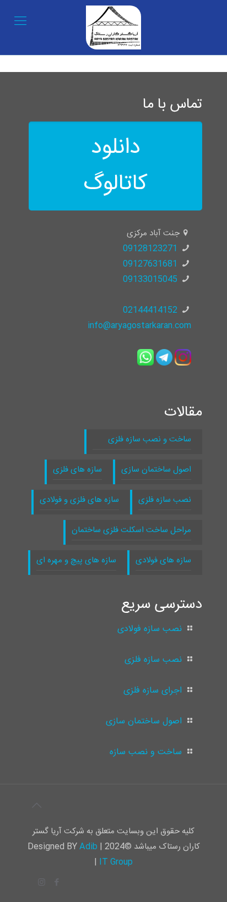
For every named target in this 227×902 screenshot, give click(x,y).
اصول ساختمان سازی (156, 470)
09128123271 (150, 249)
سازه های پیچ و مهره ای (76, 560)
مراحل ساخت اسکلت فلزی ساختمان (131, 530)
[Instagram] (41, 883)
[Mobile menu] (20, 22)
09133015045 (150, 279)
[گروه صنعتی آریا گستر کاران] (113, 27)
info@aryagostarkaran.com (139, 326)
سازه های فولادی (163, 560)
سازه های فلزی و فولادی (79, 500)
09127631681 (150, 264)
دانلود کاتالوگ (116, 166)
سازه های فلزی (77, 470)
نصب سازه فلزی (164, 500)
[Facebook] (56, 883)
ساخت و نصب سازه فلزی (142, 439)
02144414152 (150, 310)
